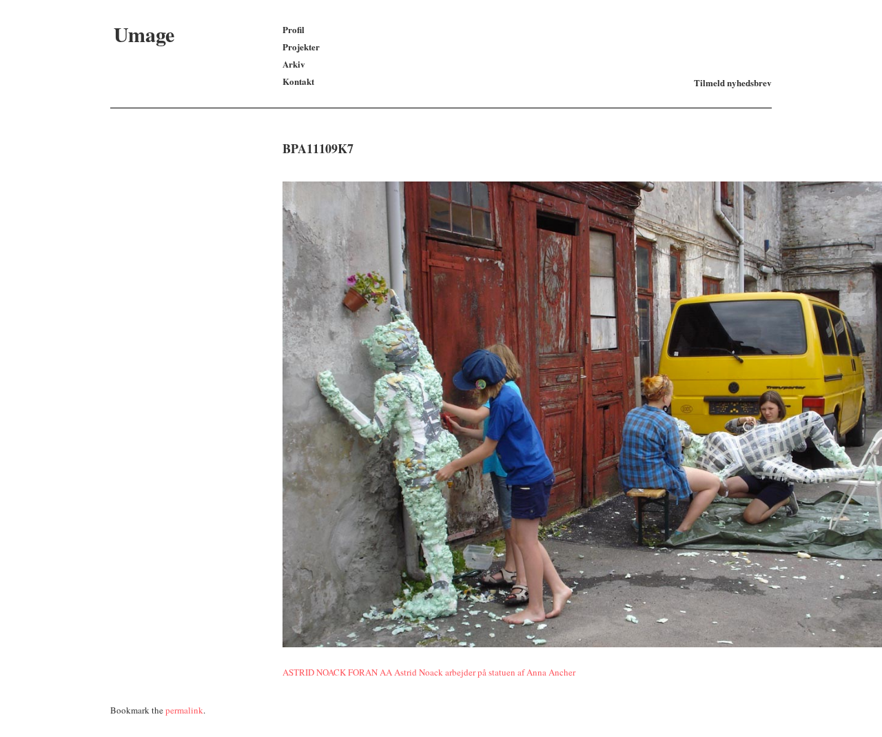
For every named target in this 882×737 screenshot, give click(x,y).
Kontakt (298, 81)
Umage (144, 34)
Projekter (301, 46)
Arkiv (294, 63)
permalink (184, 710)
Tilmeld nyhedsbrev (733, 82)
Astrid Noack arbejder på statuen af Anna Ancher (484, 672)
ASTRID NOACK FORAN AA (337, 672)
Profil (294, 29)
